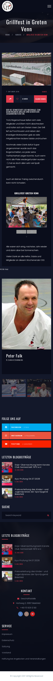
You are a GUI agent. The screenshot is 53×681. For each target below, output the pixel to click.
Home (7, 34)
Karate (18, 34)
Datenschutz (8, 640)
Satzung (6, 646)
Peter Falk (4, 269)
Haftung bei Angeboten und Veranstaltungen (24, 658)
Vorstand (6, 652)
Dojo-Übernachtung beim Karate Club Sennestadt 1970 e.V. (32, 466)
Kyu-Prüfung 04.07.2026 (27, 478)
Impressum (7, 634)
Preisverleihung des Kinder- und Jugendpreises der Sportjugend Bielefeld (31, 492)
